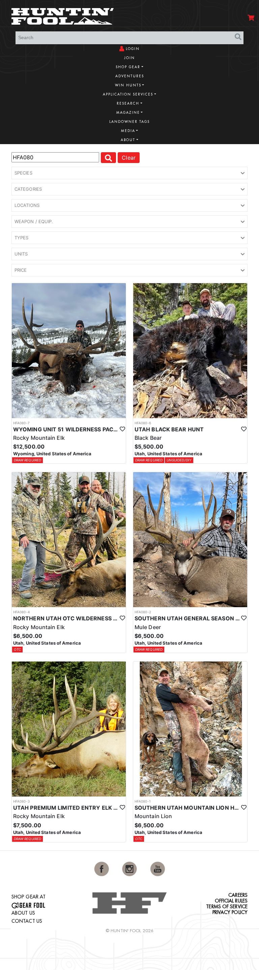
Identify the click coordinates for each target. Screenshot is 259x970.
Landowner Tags (129, 121)
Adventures (129, 76)
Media (128, 131)
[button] (129, 173)
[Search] (238, 37)
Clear (129, 157)
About (128, 140)
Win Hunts (128, 85)
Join (129, 58)
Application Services (128, 94)
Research (128, 103)
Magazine (128, 112)
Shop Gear (128, 67)
